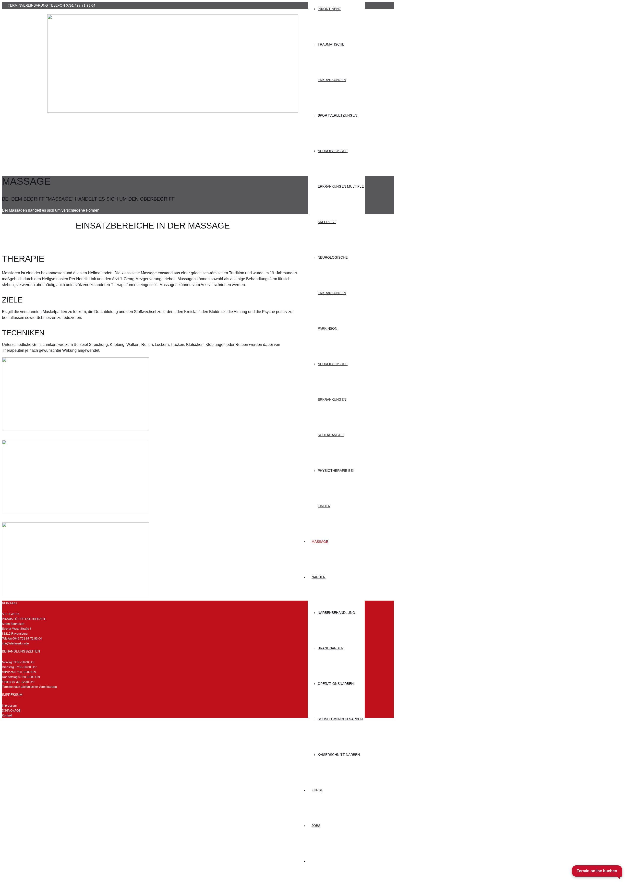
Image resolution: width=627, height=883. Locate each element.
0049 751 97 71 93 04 (27, 638)
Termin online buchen (597, 871)
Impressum (9, 705)
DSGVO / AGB (11, 710)
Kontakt (7, 715)
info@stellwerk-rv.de (15, 643)
